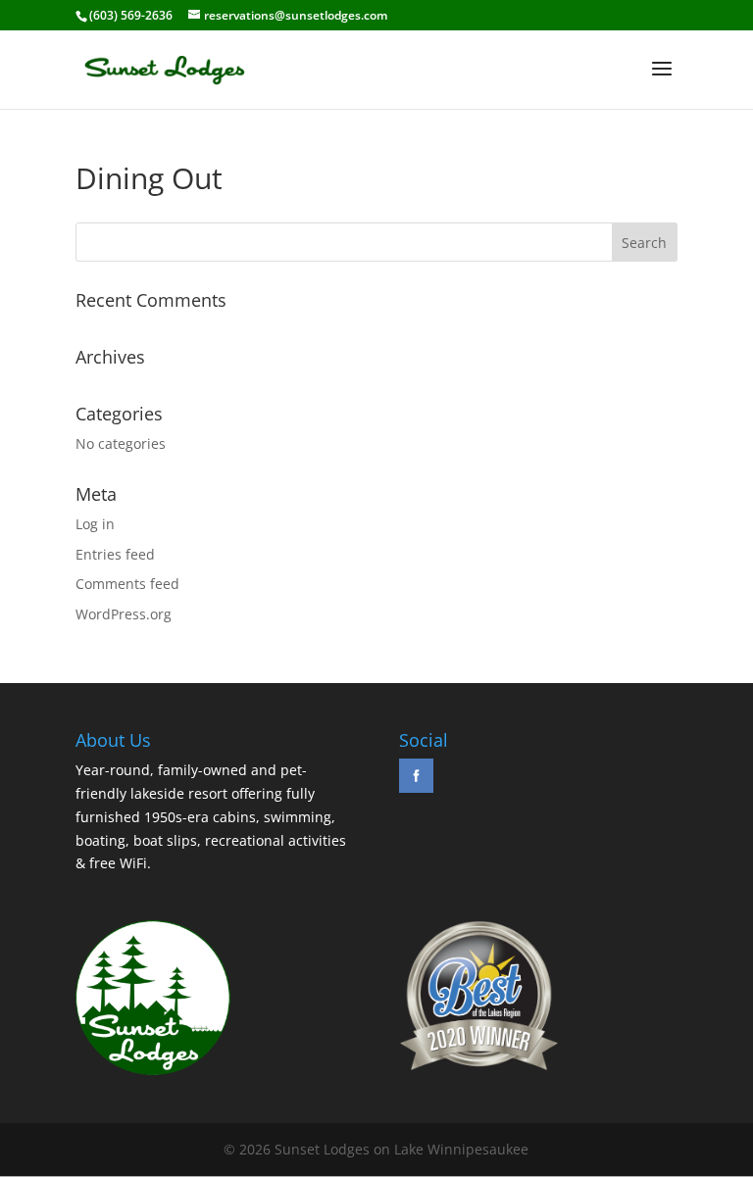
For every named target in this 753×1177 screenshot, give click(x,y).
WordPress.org (123, 614)
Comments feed (127, 583)
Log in (95, 524)
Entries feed (115, 554)
